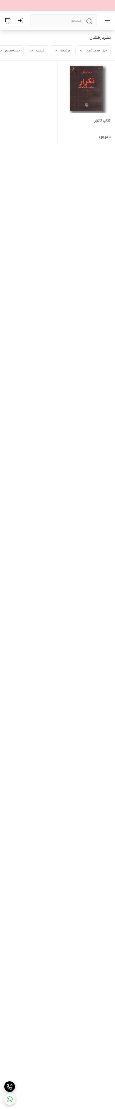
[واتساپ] (9, 1099)
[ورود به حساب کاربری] (21, 20)
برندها (65, 50)
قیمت (40, 50)
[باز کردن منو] (106, 20)
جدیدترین (93, 50)
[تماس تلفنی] (9, 1086)
